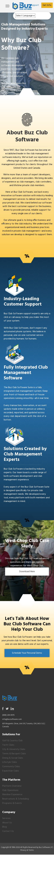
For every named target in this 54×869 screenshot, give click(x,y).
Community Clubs (11, 767)
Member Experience (12, 795)
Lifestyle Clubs (9, 762)
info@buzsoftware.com (12, 719)
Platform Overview (12, 786)
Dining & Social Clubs (12, 758)
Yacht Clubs (8, 745)
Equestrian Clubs (10, 771)
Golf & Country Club (12, 741)
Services (6, 818)
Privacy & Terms (27, 850)
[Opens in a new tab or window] (3, 709)
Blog (4, 827)
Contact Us (8, 831)
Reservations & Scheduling (15, 799)
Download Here (27, 571)
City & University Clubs (13, 749)
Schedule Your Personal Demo (27, 653)
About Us (7, 823)
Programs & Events (12, 803)
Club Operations (10, 790)
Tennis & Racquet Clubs (14, 754)
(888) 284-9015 (8, 715)
